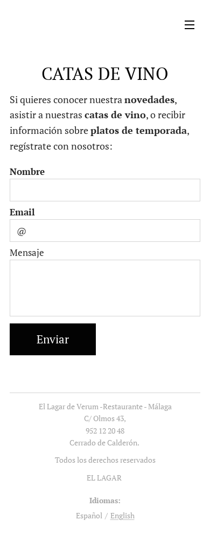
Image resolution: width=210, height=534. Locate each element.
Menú (189, 24)
